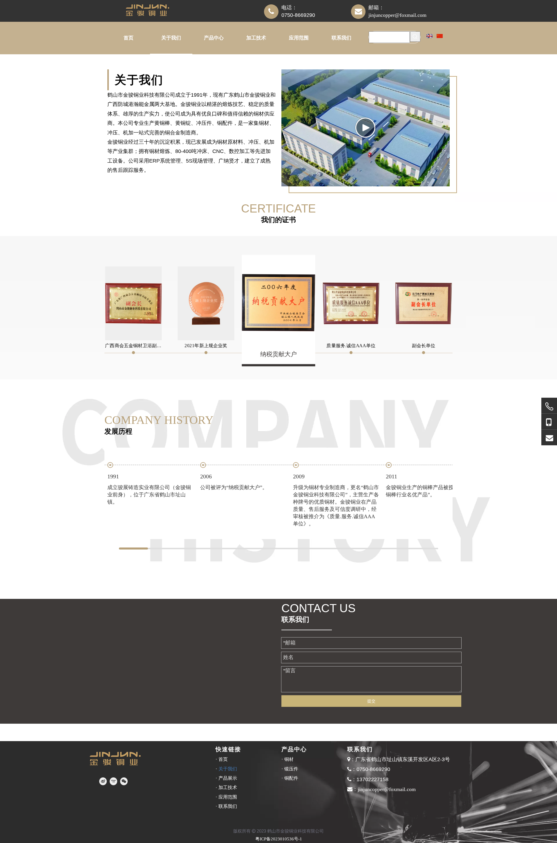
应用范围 (227, 797)
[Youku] (113, 781)
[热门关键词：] (415, 36)
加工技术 (227, 787)
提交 (371, 701)
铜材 (289, 759)
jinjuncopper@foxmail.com (397, 15)
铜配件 (291, 778)
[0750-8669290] (549, 406)
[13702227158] (549, 421)
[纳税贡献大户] (279, 302)
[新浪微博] (103, 781)
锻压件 (291, 768)
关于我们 (227, 768)
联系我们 (227, 806)
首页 (223, 759)
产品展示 (227, 778)
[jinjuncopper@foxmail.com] (549, 437)
